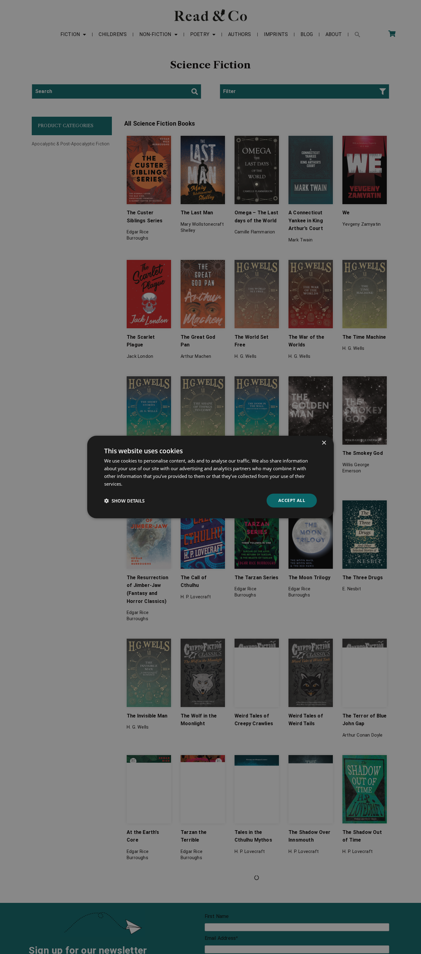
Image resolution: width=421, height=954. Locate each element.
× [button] (323, 443)
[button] (124, 500)
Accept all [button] (291, 500)
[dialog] (210, 477)
